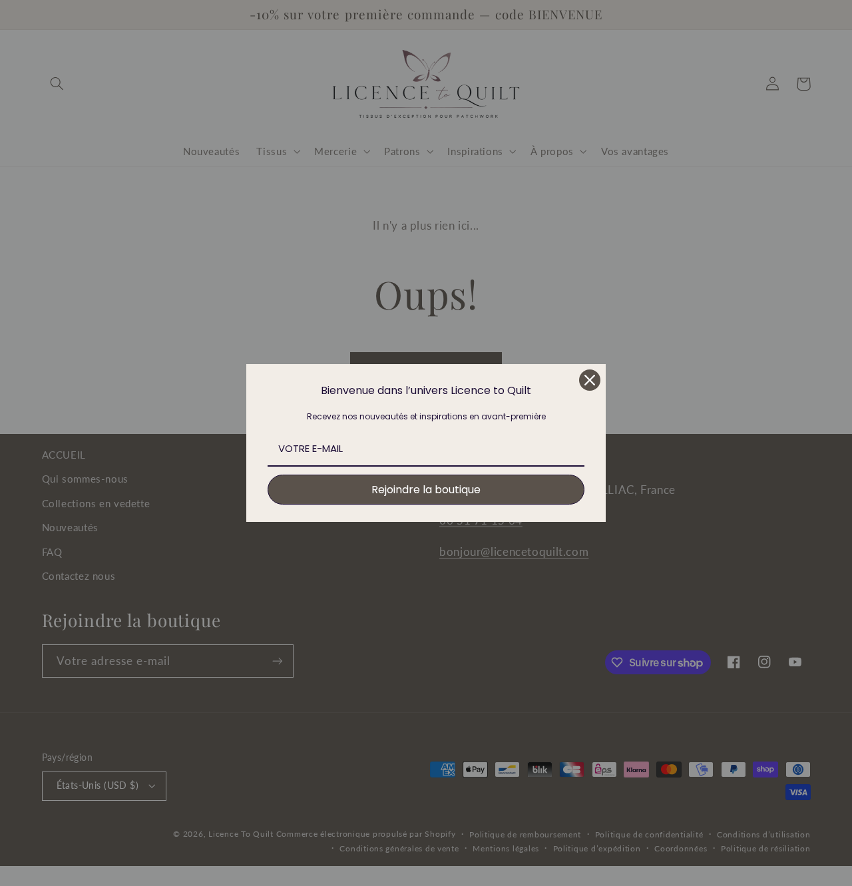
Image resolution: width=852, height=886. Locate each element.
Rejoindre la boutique (426, 489)
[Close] (590, 380)
